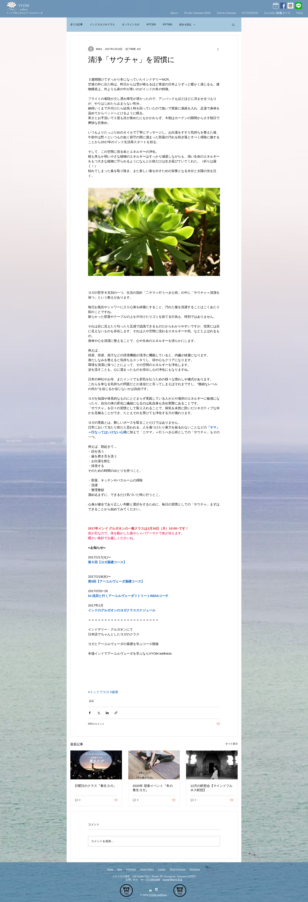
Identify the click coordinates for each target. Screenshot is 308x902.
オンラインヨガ (130, 24)
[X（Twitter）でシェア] (98, 713)
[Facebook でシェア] (89, 713)
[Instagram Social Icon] (290, 6)
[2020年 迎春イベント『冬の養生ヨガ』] (154, 765)
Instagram (131, 869)
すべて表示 (231, 743)
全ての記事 (76, 24)
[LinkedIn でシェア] (107, 713)
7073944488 (153, 879)
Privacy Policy (147, 869)
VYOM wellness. (158, 894)
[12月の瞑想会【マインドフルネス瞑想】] (212, 765)
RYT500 (167, 24)
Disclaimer (195, 869)
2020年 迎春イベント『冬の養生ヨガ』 (153, 788)
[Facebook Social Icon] (283, 6)
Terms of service (177, 869)
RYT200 (151, 24)
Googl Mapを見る (173, 879)
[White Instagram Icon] (156, 889)
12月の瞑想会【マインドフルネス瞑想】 (211, 788)
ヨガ (91, 700)
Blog (119, 869)
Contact (161, 869)
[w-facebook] (151, 891)
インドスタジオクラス (102, 24)
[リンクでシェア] (116, 713)
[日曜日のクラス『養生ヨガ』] (96, 765)
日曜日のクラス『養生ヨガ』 (95, 786)
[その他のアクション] (218, 49)
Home (110, 869)
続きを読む (185, 24)
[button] (233, 24)
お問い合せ (132, 879)
